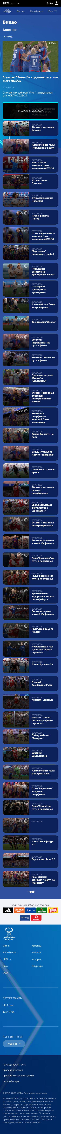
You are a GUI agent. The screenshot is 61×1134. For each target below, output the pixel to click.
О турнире (37, 966)
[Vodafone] (36, 918)
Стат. (5, 972)
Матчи (6, 945)
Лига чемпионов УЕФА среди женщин (7, 11)
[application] (30, 56)
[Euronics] (25, 918)
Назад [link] (9, 36)
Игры (5, 966)
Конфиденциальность (14, 1064)
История (36, 959)
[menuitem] (20, 11)
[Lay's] (53, 910)
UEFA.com (8, 1005)
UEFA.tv (7, 959)
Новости (36, 952)
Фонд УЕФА (8, 1011)
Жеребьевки (9, 952)
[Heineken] (41, 910)
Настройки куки (11, 1081)
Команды (36, 945)
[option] (30, 111)
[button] (52, 11)
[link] (20, 11)
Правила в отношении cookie (18, 1075)
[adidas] (8, 910)
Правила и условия (13, 1070)
